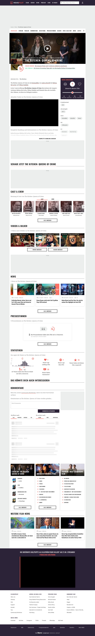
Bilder (59, 31)
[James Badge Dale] (66, 206)
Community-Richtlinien (28, 393)
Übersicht (14, 31)
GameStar (62, 627)
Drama (79, 118)
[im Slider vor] (84, 31)
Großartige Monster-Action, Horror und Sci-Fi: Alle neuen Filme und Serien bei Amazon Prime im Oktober (21, 302)
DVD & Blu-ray (67, 31)
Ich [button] (31, 417)
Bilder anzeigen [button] (58, 249)
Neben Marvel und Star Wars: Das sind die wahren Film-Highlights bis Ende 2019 (72, 301)
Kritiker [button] (25, 417)
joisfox (20, 481)
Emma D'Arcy (51, 604)
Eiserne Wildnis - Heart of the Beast (75, 610)
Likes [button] (48, 417)
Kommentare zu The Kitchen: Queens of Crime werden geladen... (31, 398)
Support (13, 604)
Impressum (13, 627)
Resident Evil (70, 604)
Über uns (13, 597)
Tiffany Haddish (23, 85)
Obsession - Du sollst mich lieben (71, 497)
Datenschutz (31, 627)
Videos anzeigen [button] (37, 249)
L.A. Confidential (43, 500)
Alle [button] (13, 417)
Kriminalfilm (64, 118)
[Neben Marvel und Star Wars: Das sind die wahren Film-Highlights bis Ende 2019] (72, 289)
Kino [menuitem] (49, 3)
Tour (12, 610)
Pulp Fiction (42, 478)
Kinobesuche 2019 (22, 492)
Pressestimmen (51, 31)
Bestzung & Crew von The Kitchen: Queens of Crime (27, 196)
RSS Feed (60, 620)
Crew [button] (53, 199)
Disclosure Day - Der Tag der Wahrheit (72, 492)
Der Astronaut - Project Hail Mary (37, 607)
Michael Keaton (52, 599)
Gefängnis (64, 135)
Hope (68, 599)
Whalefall (69, 612)
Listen (79, 31)
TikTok (36, 620)
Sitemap (13, 599)
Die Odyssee (66, 478)
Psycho (41, 483)
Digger (68, 602)
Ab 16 (63, 111)
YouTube (21, 620)
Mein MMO (81, 627)
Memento (41, 494)
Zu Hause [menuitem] (54, 3)
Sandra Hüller (51, 607)
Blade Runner (42, 486)
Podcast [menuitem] (43, 3)
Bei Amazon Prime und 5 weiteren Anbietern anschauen (51, 66)
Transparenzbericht (44, 627)
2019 (19, 485)
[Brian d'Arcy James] (78, 206)
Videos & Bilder (19, 226)
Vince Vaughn (51, 597)
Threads (44, 620)
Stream (21, 31)
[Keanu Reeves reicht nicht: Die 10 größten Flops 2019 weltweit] (47, 289)
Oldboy (40, 502)
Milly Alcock (51, 602)
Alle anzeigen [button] (47, 220)
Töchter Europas (33, 604)
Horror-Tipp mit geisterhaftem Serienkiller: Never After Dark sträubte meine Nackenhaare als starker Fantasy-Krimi (72, 536)
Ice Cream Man (67, 500)
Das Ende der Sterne (34, 597)
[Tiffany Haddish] (28, 206)
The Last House (67, 486)
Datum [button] (39, 417)
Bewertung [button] (55, 417)
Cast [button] (42, 199)
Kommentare (34, 31)
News (74, 31)
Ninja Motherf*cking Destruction (37, 599)
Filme (16, 27)
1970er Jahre (64, 125)
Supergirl (66, 502)
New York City (73, 131)
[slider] (72, 92)
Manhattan (64, 131)
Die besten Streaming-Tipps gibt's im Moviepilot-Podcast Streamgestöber (54, 68)
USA (63, 105)
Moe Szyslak (21, 494)
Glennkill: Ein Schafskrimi (35, 610)
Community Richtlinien (16, 612)
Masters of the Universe (69, 489)
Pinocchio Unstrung (48, 555)
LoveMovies (21, 487)
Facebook (13, 620)
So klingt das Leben (34, 602)
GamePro (72, 627)
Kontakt (12, 607)
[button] (64, 96)
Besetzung (42, 31)
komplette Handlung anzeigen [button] (47, 138)
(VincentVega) (22, 501)
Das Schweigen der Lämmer (45, 497)
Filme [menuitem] (27, 3)
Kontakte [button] (19, 417)
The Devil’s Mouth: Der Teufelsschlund (72, 494)
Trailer (26, 31)
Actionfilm (72, 118)
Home (12, 27)
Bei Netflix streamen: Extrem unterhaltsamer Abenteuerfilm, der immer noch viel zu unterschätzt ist (22, 536)
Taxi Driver (41, 489)
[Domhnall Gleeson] (53, 206)
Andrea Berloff (46, 83)
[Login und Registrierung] (82, 3)
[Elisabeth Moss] (41, 206)
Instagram (29, 620)
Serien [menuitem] (33, 3)
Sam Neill (50, 610)
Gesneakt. (20, 478)
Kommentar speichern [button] (48, 411)
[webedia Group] (47, 633)
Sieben (40, 481)
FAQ (12, 602)
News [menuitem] (37, 3)
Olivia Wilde (51, 612)
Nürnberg (31, 612)
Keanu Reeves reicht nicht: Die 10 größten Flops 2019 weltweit (47, 301)
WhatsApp (52, 620)
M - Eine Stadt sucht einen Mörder (46, 492)
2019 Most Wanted (22, 498)
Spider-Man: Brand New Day (70, 481)
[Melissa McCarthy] (16, 206)
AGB (22, 627)
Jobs (54, 627)
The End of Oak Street (69, 483)
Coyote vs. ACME (71, 607)
